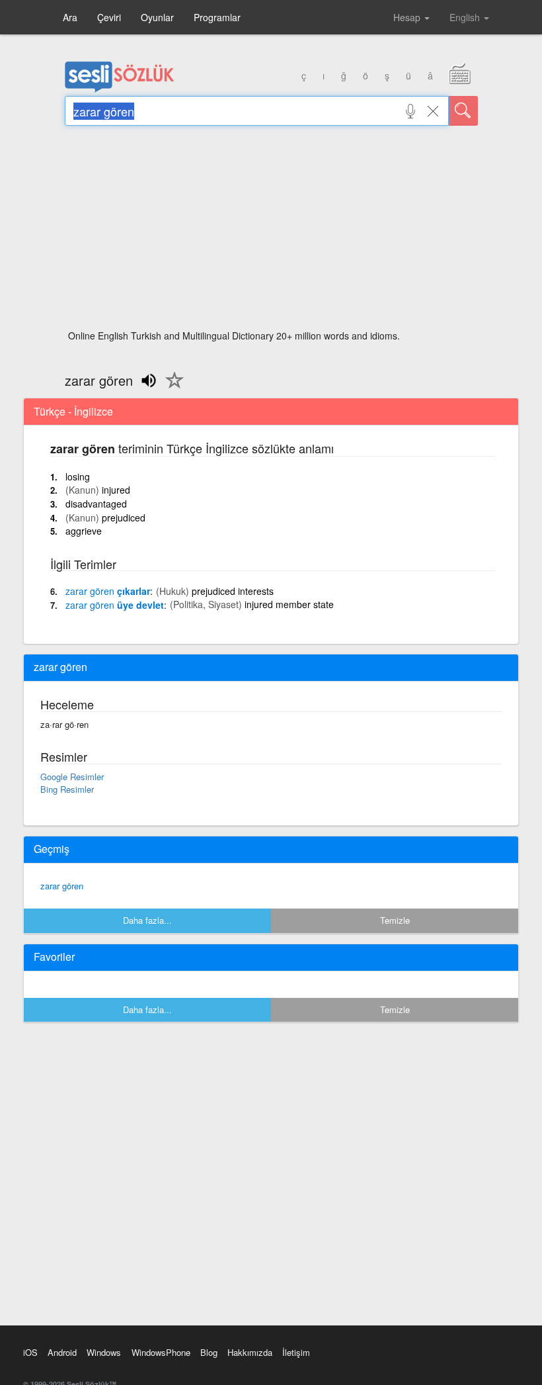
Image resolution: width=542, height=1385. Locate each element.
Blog (208, 1352)
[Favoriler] (171, 387)
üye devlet (114, 604)
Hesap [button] (408, 17)
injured (116, 489)
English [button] (466, 17)
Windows (104, 1352)
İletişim (296, 1352)
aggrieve (83, 530)
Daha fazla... (147, 920)
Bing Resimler (67, 789)
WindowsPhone (161, 1352)
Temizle (395, 920)
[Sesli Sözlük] (119, 89)
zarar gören (61, 885)
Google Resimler (72, 776)
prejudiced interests (233, 591)
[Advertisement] (271, 231)
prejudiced (123, 517)
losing (77, 476)
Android (62, 1352)
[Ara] (463, 111)
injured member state (289, 604)
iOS (30, 1352)
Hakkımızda (249, 1352)
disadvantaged (96, 503)
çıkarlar (107, 591)
